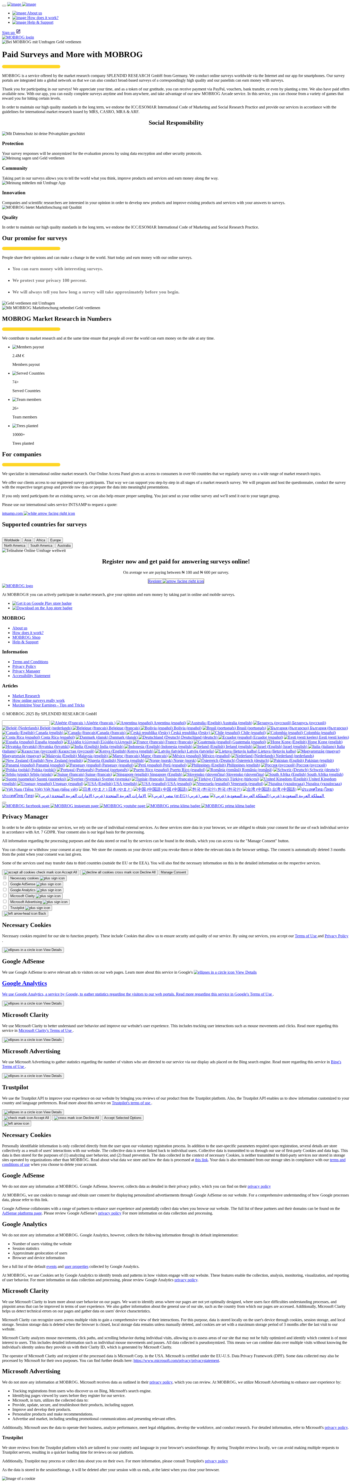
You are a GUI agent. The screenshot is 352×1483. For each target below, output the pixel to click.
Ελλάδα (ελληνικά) (116, 742)
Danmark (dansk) (123, 737)
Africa (40, 540)
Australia (64, 545)
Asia (27, 540)
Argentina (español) (169, 723)
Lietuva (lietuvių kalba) (276, 751)
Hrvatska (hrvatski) (53, 746)
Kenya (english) (140, 751)
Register (155, 581)
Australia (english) (237, 723)
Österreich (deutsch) (252, 760)
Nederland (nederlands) (294, 756)
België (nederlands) (56, 728)
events (51, 1266)
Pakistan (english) (319, 760)
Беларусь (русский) (308, 723)
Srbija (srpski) (41, 774)
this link (201, 1160)
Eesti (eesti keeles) (333, 737)
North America (14, 545)
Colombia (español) (319, 732)
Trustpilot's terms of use (131, 1103)
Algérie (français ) (100, 723)
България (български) (328, 728)
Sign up (8, 32)
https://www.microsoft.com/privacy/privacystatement (176, 1360)
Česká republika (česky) (190, 732)
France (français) (178, 742)
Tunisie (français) (179, 779)
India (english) (111, 746)
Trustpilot (17, 908)
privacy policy (259, 1186)
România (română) (256, 770)
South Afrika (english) (324, 774)
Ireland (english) (239, 746)
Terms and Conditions (30, 662)
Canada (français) (112, 732)
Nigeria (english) (130, 760)
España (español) (48, 742)
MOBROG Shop (26, 637)
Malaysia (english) (93, 756)
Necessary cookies (25, 878)
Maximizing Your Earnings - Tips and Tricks (48, 705)
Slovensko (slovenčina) (244, 774)
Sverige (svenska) (116, 779)
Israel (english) (295, 746)
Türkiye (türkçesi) (244, 779)
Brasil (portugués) (251, 728)
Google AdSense (23, 884)
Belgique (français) (124, 728)
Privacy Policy (24, 666)
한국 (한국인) (229, 789)
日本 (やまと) (119, 789)
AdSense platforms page (22, 1213)
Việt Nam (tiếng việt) (60, 789)
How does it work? (28, 632)
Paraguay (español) (117, 765)
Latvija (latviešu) (200, 751)
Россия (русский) (310, 765)
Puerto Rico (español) (187, 770)
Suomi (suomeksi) (51, 779)
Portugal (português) (111, 770)
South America (41, 545)
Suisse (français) (98, 774)
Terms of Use (306, 936)
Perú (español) (174, 765)
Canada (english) (49, 732)
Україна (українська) (323, 783)
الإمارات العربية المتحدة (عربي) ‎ (119, 796)
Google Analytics (23, 890)
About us (19, 628)
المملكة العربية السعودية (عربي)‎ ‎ (297, 796)
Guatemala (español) (248, 742)
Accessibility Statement (31, 675)
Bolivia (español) (187, 728)
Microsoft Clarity (23, 896)
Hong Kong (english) (324, 742)
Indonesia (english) (176, 746)
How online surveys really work (38, 700)
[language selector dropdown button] (4, 802)
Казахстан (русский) (75, 751)
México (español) (215, 756)
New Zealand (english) (63, 760)
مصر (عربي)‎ (198, 796)
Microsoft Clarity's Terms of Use (46, 1030)
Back (41, 913)
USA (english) (125, 783)
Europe (55, 540)
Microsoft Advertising (26, 902)
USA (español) (179, 783)
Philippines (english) (243, 765)
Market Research (26, 696)
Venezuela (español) (246, 783)
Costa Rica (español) (57, 737)
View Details (52, 950)
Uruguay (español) (67, 783)
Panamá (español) (50, 765)
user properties (76, 1266)
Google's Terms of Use (253, 994)
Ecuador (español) (267, 737)
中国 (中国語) (175, 789)
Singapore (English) (166, 774)
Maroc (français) (153, 756)
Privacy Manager (26, 671)
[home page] (21, 4)
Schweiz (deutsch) (323, 770)
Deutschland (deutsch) (199, 737)
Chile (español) (253, 732)
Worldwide (11, 540)
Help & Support (25, 642)
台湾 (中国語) (283, 789)
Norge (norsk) (184, 760)
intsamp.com (13, 513)
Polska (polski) (43, 770)
